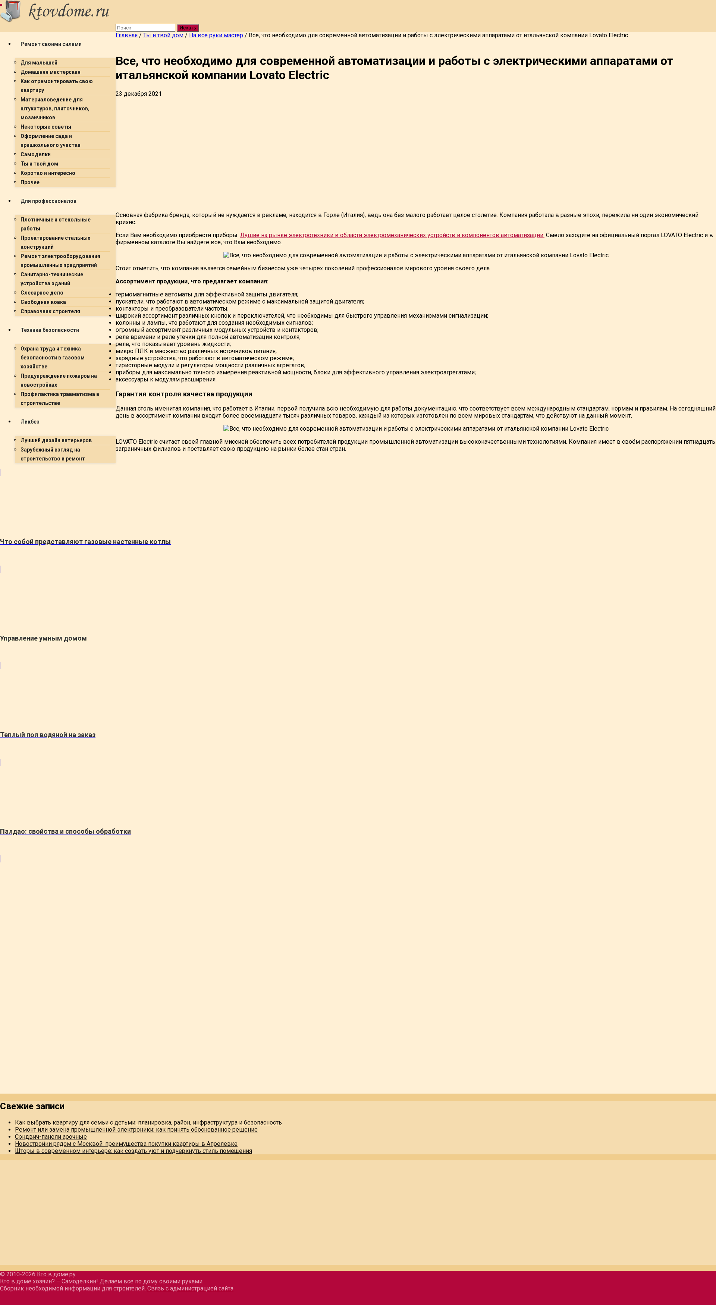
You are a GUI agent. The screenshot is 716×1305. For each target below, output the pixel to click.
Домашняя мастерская (51, 72)
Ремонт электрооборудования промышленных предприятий (60, 260)
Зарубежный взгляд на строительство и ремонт (53, 454)
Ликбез (30, 422)
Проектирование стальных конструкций (55, 242)
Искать (188, 28)
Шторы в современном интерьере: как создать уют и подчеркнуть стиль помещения (133, 1150)
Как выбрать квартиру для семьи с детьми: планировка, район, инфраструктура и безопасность (148, 1122)
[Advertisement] (339, 153)
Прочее (30, 182)
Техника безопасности (50, 330)
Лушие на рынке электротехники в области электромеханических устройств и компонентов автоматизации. (392, 235)
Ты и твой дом (39, 164)
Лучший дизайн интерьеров (56, 440)
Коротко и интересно (48, 173)
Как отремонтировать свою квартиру (57, 85)
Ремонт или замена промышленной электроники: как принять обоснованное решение (136, 1129)
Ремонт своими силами (51, 44)
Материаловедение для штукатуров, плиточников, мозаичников (55, 108)
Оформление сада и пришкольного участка (51, 140)
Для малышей (39, 63)
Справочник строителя (50, 311)
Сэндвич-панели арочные (51, 1136)
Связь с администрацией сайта (190, 1288)
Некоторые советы (46, 127)
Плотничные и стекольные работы (56, 224)
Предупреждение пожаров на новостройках (59, 380)
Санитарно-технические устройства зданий (52, 278)
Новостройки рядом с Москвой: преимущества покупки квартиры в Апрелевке (126, 1143)
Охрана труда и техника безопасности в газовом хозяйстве (53, 358)
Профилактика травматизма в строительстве (60, 398)
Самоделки (36, 154)
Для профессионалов (48, 201)
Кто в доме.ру (56, 1274)
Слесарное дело (42, 293)
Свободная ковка (43, 302)
